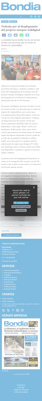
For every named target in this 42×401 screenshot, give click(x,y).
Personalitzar (21, 210)
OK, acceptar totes (21, 203)
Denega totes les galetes (21, 206)
